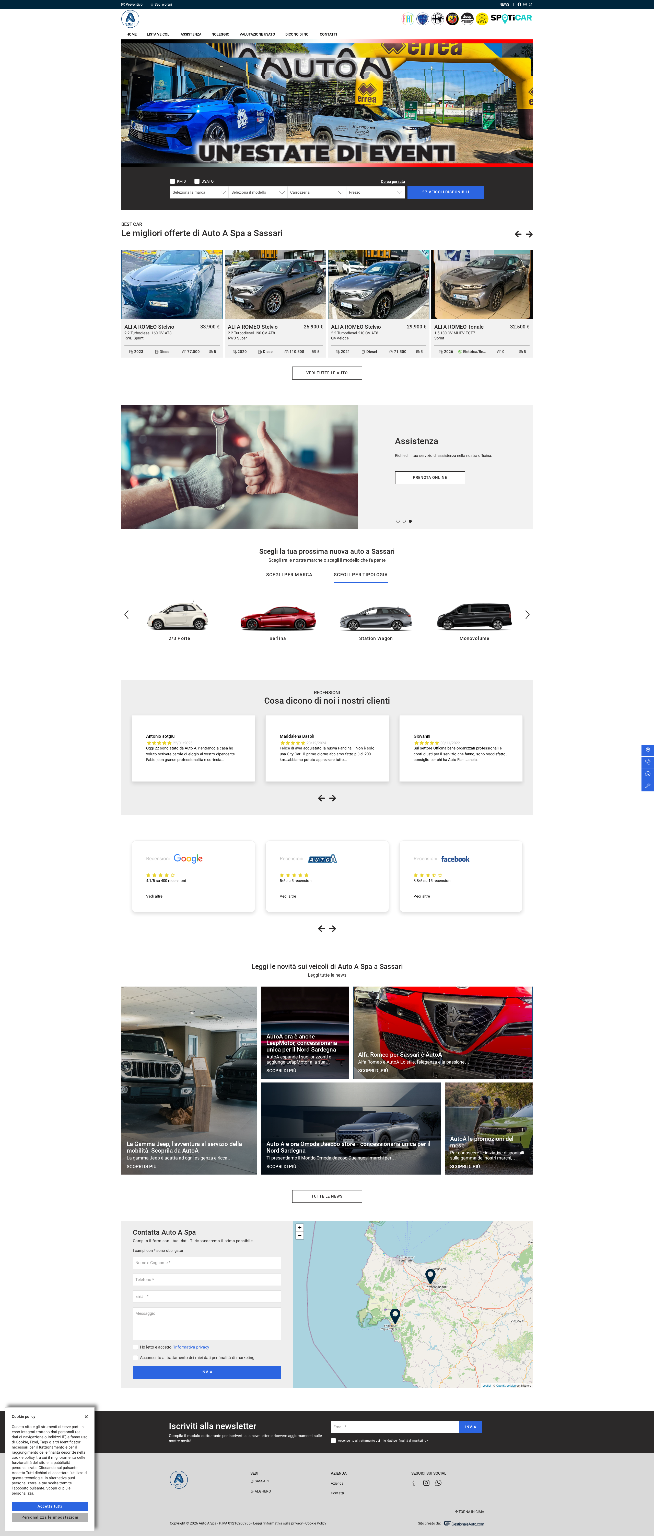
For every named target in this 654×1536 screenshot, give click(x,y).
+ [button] (299, 1227)
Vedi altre (154, 896)
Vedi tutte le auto (326, 373)
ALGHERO (262, 1491)
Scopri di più (430, 477)
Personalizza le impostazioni (49, 1517)
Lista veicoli (158, 34)
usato (208, 181)
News (504, 4)
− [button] (299, 1235)
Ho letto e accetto (174, 1347)
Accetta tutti (50, 1506)
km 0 (181, 181)
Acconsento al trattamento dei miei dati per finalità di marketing (197, 1357)
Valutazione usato (257, 34)
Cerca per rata (393, 181)
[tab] (289, 577)
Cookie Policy (315, 1523)
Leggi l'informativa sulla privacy (278, 1523)
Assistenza (191, 34)
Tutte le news (327, 1196)
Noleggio (220, 34)
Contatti (328, 34)
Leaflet (487, 1385)
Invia (207, 1372)
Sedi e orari (163, 4)
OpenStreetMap (506, 1385)
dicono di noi (297, 34)
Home (131, 34)
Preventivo (134, 4)
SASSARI (261, 1481)
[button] (398, 521)
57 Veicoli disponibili (445, 192)
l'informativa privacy (190, 1347)
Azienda (337, 1483)
